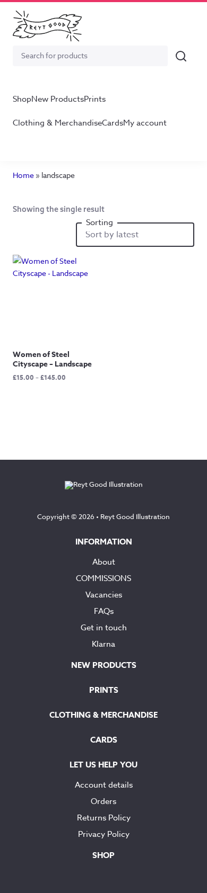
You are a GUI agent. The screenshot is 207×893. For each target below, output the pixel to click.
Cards (112, 123)
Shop (22, 99)
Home (23, 175)
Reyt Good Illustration (135, 516)
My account (145, 123)
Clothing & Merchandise (57, 123)
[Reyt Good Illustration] (47, 26)
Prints (95, 99)
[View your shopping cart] (181, 26)
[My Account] (156, 26)
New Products (57, 99)
